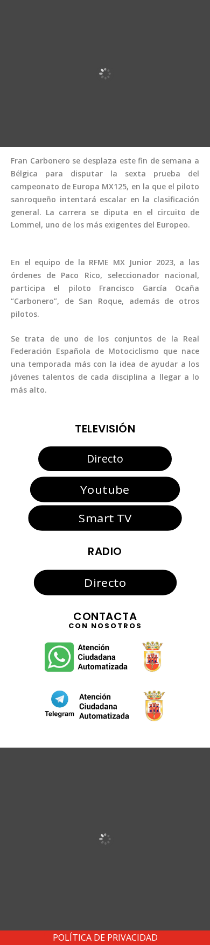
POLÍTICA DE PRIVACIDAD (105, 937)
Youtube (104, 489)
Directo (105, 458)
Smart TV (105, 517)
